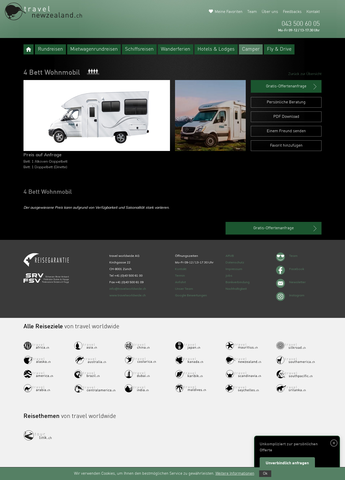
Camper (251, 49)
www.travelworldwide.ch (127, 295)
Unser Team (184, 289)
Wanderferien (175, 49)
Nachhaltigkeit (236, 289)
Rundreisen (50, 49)
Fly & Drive (279, 49)
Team (252, 12)
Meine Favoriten (228, 12)
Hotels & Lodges (216, 49)
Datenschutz (235, 262)
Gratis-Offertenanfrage (286, 86)
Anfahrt (180, 282)
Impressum (234, 269)
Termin (180, 275)
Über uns (270, 12)
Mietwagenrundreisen (94, 49)
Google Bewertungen (191, 295)
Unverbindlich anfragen (287, 463)
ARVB (230, 256)
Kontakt (313, 12)
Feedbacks (292, 12)
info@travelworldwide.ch (127, 289)
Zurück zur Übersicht (305, 73)
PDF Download (286, 117)
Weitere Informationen (234, 474)
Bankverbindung (238, 282)
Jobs (229, 275)
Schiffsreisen (139, 49)
